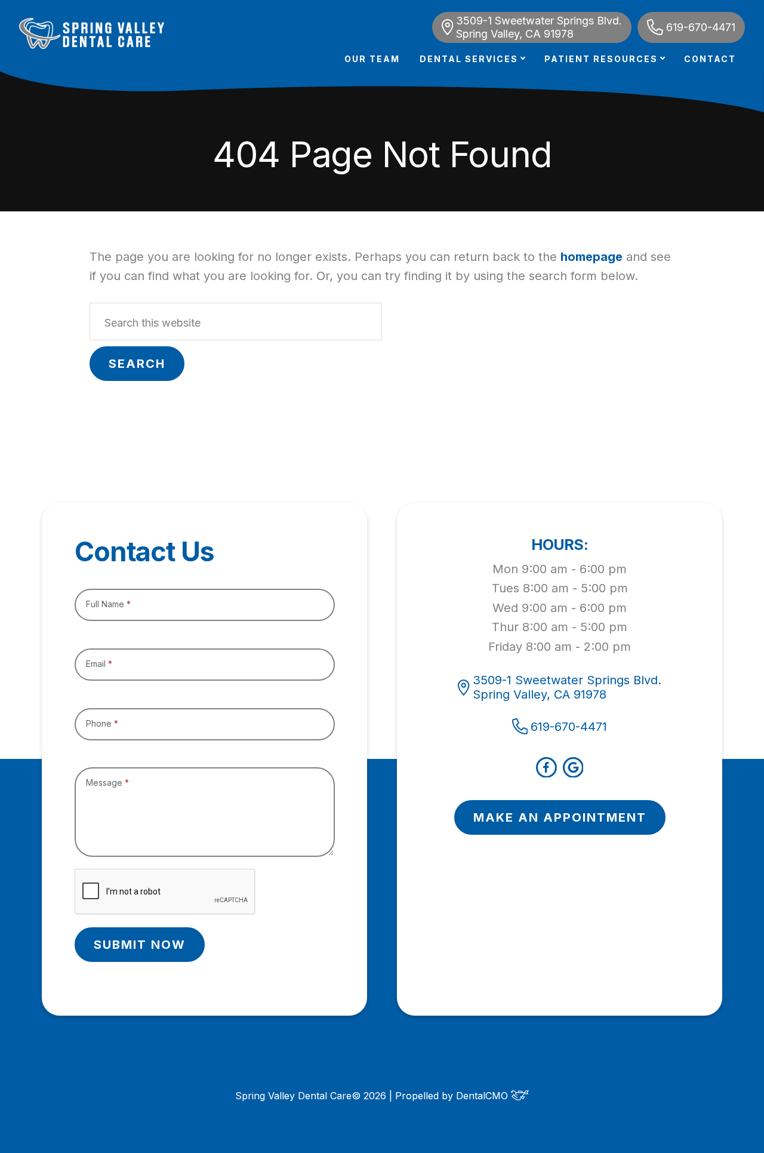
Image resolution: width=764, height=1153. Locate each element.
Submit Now (140, 944)
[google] (573, 773)
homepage (591, 257)
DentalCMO (483, 1096)
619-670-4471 (700, 27)
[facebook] (546, 773)
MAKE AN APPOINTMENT (559, 817)
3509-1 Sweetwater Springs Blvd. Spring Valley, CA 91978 (539, 27)
